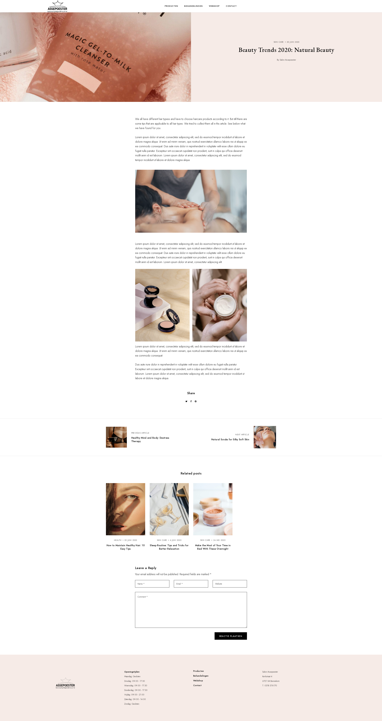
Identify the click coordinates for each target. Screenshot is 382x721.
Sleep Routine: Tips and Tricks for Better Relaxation (169, 547)
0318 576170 (271, 685)
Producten (171, 6)
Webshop (214, 6)
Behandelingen (193, 6)
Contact (231, 6)
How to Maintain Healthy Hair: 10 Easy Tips (126, 547)
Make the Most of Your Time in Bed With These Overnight (213, 547)
